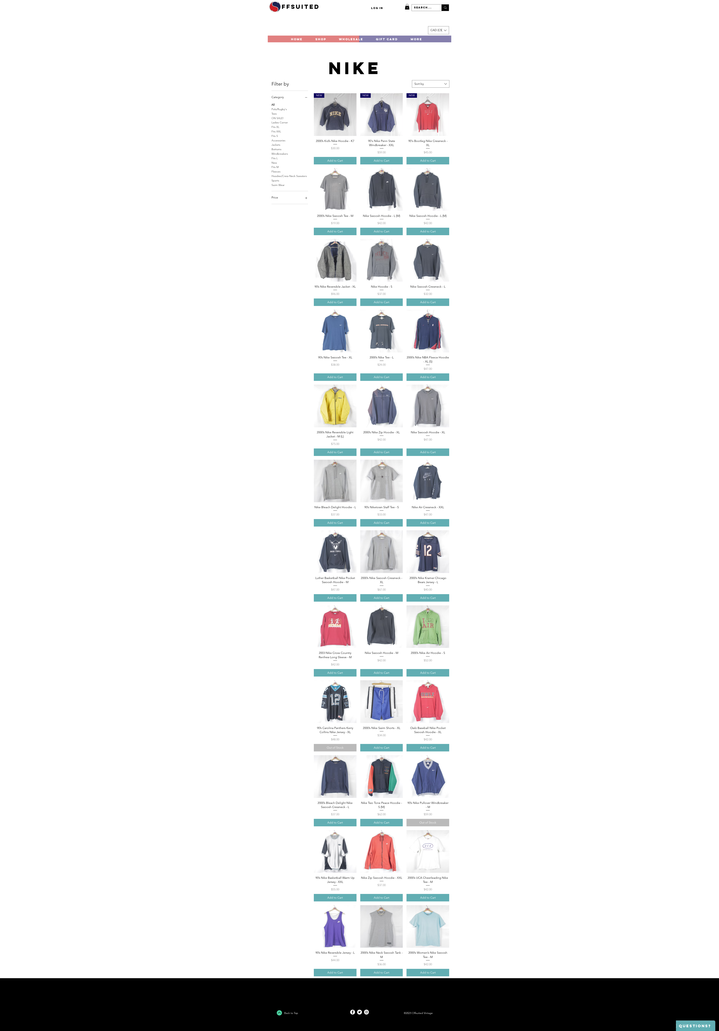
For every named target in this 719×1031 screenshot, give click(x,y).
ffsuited (301, 6)
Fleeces (275, 171)
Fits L (274, 158)
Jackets (275, 144)
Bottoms (276, 149)
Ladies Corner (279, 122)
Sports (275, 180)
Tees (274, 113)
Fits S (274, 136)
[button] (407, 7)
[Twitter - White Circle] (359, 1012)
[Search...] (445, 7)
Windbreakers (279, 153)
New (274, 162)
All (272, 104)
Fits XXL (276, 131)
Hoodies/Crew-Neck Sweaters (289, 176)
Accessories (278, 140)
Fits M (275, 167)
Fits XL (275, 127)
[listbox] (438, 30)
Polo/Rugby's (279, 109)
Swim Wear (278, 185)
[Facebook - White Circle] (352, 1012)
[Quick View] (335, 189)
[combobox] (430, 84)
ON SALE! (277, 118)
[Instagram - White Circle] (366, 1012)
